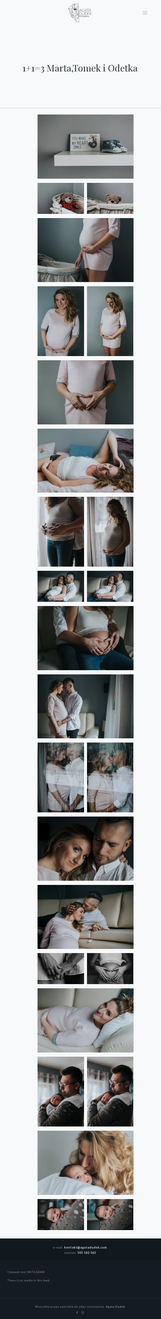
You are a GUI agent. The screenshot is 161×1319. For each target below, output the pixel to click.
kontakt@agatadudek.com (85, 1247)
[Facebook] (77, 1312)
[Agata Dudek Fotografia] (80, 12)
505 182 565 (86, 1252)
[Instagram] (83, 1312)
